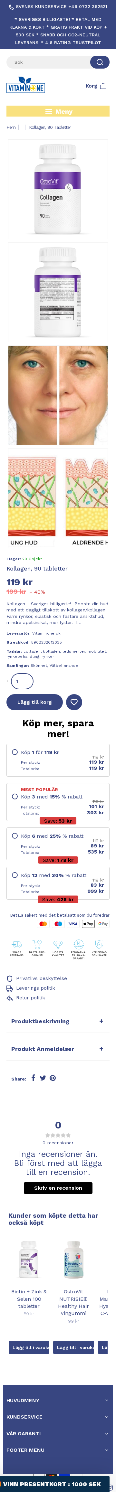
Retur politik (30, 998)
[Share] (33, 1078)
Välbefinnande (64, 665)
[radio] (58, 760)
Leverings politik (35, 988)
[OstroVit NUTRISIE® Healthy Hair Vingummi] (73, 1260)
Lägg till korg (34, 702)
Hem (10, 127)
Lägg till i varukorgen (31, 1347)
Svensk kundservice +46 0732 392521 (60, 6)
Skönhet (39, 665)
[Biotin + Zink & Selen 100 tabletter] (29, 1260)
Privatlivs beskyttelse (41, 978)
